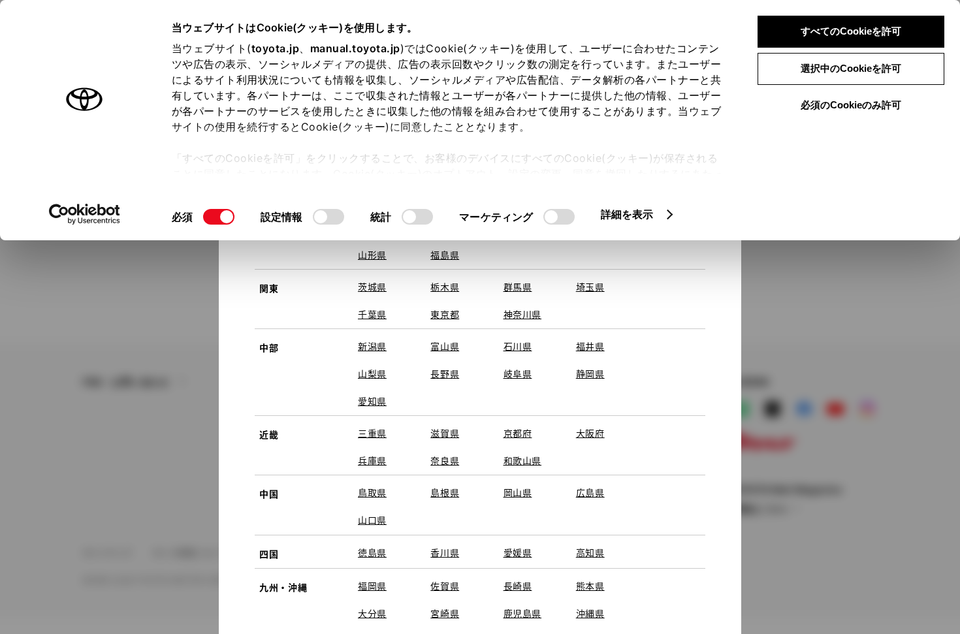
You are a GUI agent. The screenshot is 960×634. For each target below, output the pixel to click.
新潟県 (372, 346)
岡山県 (518, 492)
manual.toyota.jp (355, 48)
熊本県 (590, 585)
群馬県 (518, 286)
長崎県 (518, 585)
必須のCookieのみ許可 (851, 104)
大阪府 (590, 432)
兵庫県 (372, 460)
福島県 (444, 254)
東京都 (444, 314)
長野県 (444, 373)
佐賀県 (444, 585)
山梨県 (372, 373)
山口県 (372, 519)
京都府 (518, 432)
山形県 (372, 254)
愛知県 (372, 400)
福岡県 (372, 585)
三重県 (372, 432)
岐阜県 (518, 373)
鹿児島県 (523, 613)
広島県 (590, 492)
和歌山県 (523, 460)
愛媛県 (518, 552)
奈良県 (444, 460)
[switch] (328, 217)
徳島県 (372, 552)
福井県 (590, 346)
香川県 (444, 552)
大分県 (372, 613)
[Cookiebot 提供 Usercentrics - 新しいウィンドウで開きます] (84, 214)
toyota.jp (275, 48)
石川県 (518, 346)
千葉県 (372, 314)
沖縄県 (590, 613)
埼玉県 (590, 286)
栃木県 (444, 286)
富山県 (444, 346)
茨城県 (372, 286)
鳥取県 (372, 492)
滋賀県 (444, 432)
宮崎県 (444, 613)
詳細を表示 (627, 214)
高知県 (590, 552)
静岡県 (590, 373)
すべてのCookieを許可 (851, 31)
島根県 (444, 492)
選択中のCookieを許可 (851, 68)
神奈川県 (523, 314)
